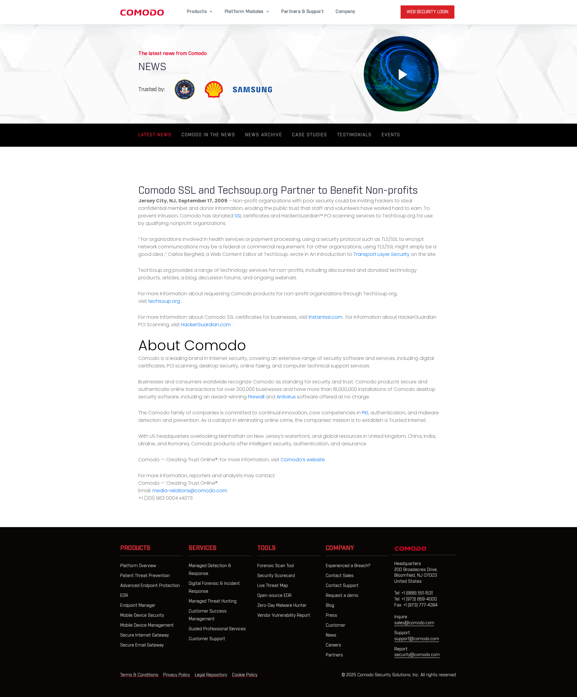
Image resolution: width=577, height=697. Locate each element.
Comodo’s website (303, 459)
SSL (238, 215)
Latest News (155, 135)
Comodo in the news (208, 135)
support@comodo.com (416, 639)
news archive (263, 135)
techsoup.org (164, 301)
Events (391, 135)
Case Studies (309, 135)
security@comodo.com (417, 655)
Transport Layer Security (382, 254)
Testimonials (354, 135)
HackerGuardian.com (206, 324)
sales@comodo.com (414, 623)
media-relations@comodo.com (189, 490)
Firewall (257, 396)
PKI (365, 412)
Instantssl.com (326, 317)
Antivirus (286, 396)
